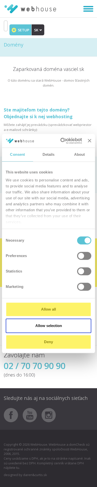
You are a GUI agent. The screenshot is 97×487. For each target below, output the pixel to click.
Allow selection (48, 326)
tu (17, 467)
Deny (48, 342)
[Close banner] (89, 141)
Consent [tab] (17, 154)
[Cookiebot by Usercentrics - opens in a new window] (61, 141)
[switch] (84, 256)
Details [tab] (49, 154)
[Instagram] (49, 415)
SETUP (23, 29)
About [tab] (79, 154)
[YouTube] (32, 415)
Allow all (48, 309)
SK (36, 29)
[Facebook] (13, 415)
